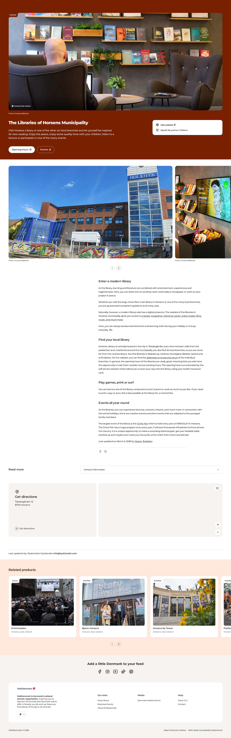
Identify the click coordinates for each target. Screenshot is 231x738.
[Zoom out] (218, 532)
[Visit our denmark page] (99, 671)
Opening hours (20, 149)
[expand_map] (217, 488)
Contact (182, 704)
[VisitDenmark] (26, 688)
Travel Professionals (107, 708)
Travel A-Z (182, 700)
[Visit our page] (107, 671)
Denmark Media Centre (149, 700)
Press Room (103, 700)
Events (44, 149)
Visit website (167, 125)
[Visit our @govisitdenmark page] (123, 671)
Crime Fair (142, 423)
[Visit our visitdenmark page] (115, 671)
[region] (160, 510)
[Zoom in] (218, 524)
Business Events (105, 704)
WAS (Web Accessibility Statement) (205, 730)
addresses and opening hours (162, 357)
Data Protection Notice (175, 730)
